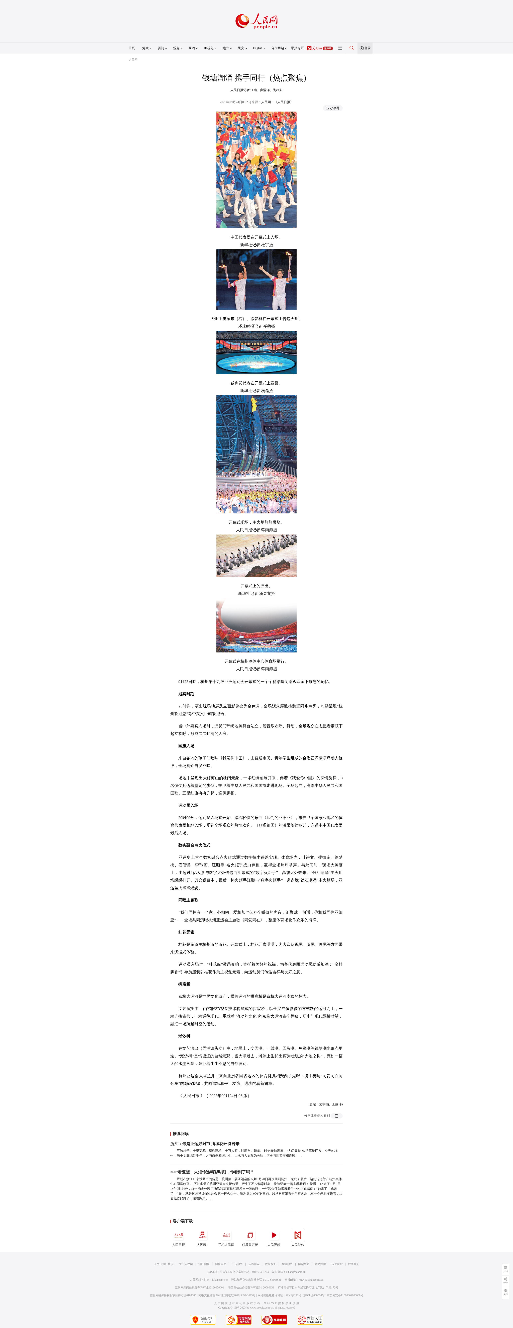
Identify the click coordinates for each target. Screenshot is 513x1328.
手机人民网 (226, 1245)
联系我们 (353, 1264)
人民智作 (297, 1245)
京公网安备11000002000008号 (345, 1295)
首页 (131, 48)
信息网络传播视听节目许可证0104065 (173, 1295)
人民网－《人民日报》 (277, 102)
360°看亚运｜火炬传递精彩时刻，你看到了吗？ (212, 1172)
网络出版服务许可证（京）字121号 (279, 1295)
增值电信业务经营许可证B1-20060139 (251, 1287)
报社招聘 (204, 1264)
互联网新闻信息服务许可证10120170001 (199, 1287)
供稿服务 (270, 1264)
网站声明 (303, 1264)
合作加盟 (254, 1264)
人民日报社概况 (164, 1264)
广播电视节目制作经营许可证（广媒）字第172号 (308, 1287)
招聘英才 (220, 1264)
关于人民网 (186, 1264)
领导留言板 (250, 1245)
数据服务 (287, 1264)
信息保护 (337, 1264)
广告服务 (237, 1264)
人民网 (133, 59)
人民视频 (274, 1245)
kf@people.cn (220, 1279)
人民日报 (178, 1245)
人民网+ (202, 1245)
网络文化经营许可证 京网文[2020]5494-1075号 (226, 1295)
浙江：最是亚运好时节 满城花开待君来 (204, 1143)
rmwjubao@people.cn (311, 1279)
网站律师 (320, 1264)
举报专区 (297, 48)
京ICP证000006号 (314, 1295)
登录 (367, 48)
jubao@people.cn (296, 1271)
